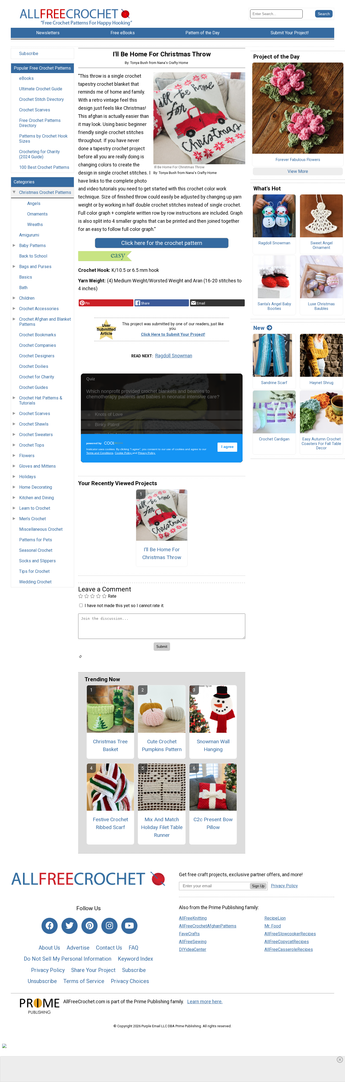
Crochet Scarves (34, 109)
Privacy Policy (48, 970)
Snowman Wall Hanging (213, 745)
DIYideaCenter (192, 949)
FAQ (133, 947)
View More (298, 171)
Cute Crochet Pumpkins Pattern (162, 745)
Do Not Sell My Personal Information (67, 959)
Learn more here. (205, 1001)
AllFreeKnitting (193, 918)
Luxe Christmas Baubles (321, 306)
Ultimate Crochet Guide (40, 88)
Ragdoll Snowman (173, 355)
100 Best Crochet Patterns (44, 167)
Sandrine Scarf (274, 383)
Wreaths (35, 224)
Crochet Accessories (39, 308)
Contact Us (109, 947)
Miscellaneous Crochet (41, 529)
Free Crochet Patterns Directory (40, 123)
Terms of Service (83, 981)
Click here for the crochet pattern (161, 243)
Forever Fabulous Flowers (298, 160)
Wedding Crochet (35, 581)
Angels (33, 203)
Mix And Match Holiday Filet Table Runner (161, 827)
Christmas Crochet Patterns (45, 192)
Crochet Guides (33, 387)
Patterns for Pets (35, 539)
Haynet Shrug (321, 383)
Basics (25, 277)
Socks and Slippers (37, 560)
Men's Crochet (32, 518)
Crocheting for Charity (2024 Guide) (39, 154)
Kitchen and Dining (36, 497)
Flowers (26, 455)
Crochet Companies (37, 345)
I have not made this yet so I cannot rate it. (124, 605)
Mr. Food (272, 926)
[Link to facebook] (50, 926)
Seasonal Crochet (35, 550)
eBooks (26, 78)
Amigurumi (29, 235)
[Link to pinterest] (89, 926)
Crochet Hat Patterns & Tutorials (40, 400)
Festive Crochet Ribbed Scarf (110, 823)
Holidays (27, 476)
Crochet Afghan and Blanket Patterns (45, 322)
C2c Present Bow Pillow (213, 823)
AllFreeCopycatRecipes (286, 941)
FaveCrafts (189, 933)
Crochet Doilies (33, 366)
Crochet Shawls (34, 424)
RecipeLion (275, 918)
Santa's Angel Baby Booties (274, 306)
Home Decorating (35, 487)
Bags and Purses (35, 266)
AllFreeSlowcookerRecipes (290, 933)
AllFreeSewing (192, 941)
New (258, 328)
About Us (49, 947)
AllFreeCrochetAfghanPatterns (207, 926)
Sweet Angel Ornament (321, 245)
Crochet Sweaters (36, 434)
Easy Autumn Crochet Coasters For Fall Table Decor (321, 443)
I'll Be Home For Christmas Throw (161, 553)
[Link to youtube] (129, 926)
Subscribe (28, 53)
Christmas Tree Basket (110, 745)
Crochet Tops (31, 445)
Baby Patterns (32, 245)
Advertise (78, 947)
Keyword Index (135, 959)
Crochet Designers (36, 355)
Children (26, 298)
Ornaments (37, 214)
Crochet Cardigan (274, 439)
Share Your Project (93, 970)
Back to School (33, 256)
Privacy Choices (130, 981)
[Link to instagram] (109, 926)
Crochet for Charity (36, 376)
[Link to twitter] (69, 926)
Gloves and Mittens (37, 466)
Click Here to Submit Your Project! (173, 334)
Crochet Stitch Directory (41, 99)
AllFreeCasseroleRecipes (288, 949)
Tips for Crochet (34, 571)
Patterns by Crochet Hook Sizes (43, 138)
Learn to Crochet (34, 508)
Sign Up (258, 886)
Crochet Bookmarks (37, 334)
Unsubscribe (42, 981)
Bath (23, 287)
